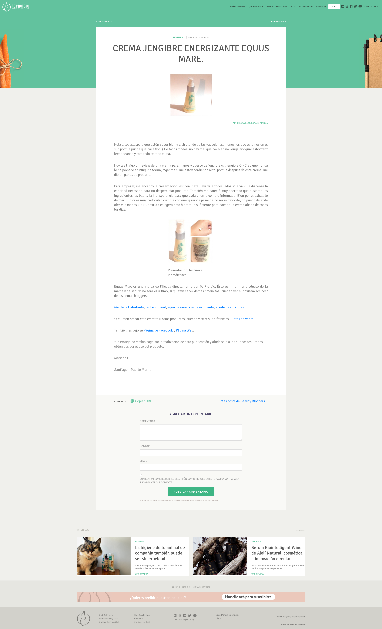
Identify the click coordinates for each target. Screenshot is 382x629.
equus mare (252, 123)
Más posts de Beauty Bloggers (243, 401)
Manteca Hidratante (129, 307)
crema (241, 123)
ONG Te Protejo (106, 615)
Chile (367, 6)
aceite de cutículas (230, 307)
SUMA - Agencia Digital (293, 624)
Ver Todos (300, 530)
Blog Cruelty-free (142, 615)
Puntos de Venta (241, 319)
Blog (293, 6)
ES (375, 6)
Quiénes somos (238, 6)
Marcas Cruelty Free (277, 6)
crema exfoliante (201, 307)
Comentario (147, 421)
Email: (143, 460)
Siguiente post (277, 21)
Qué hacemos (255, 7)
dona (334, 7)
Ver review (141, 574)
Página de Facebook (158, 330)
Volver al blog (105, 21)
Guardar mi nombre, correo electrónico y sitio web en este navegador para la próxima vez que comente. (189, 480)
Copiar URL (143, 401)
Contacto (321, 6)
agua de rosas (178, 307)
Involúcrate (305, 7)
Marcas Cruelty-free (108, 618)
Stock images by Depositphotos (291, 616)
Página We (183, 330)
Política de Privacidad (109, 622)
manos (264, 123)
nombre (145, 446)
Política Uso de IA (142, 622)
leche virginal (156, 307)
